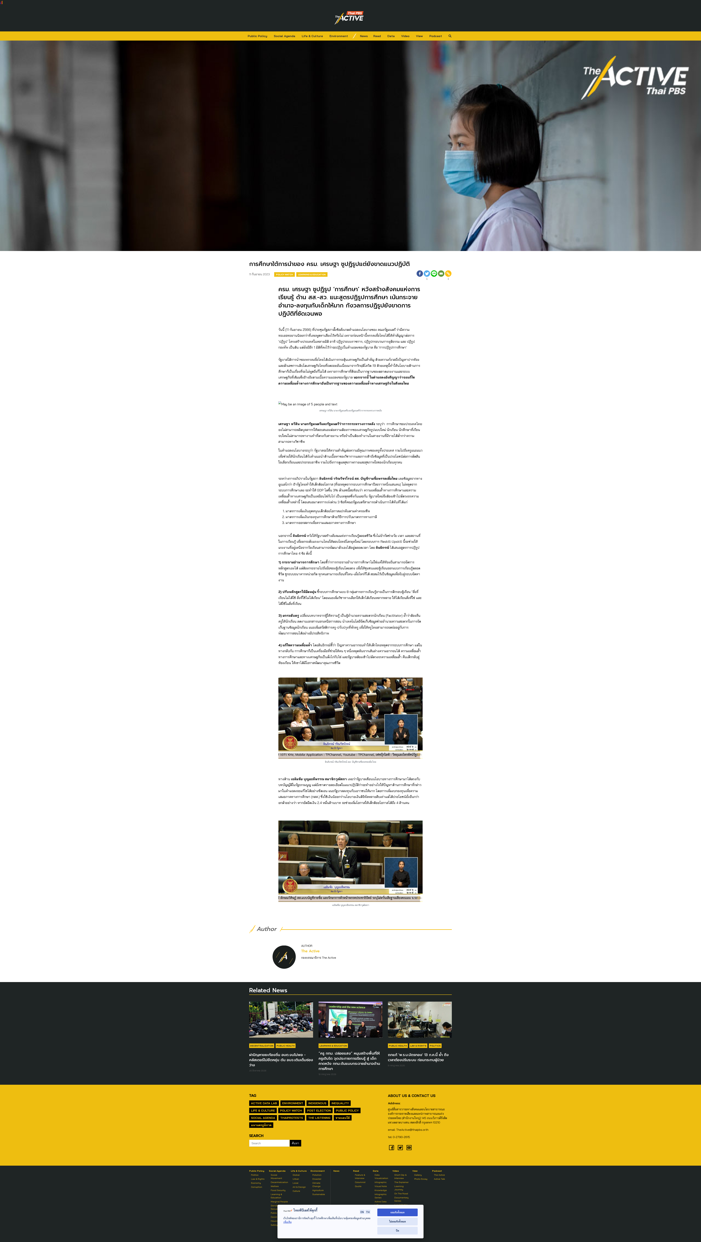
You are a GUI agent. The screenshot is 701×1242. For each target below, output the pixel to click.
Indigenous (317, 1103)
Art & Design (299, 1187)
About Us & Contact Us (411, 1095)
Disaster (316, 1179)
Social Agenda (284, 36)
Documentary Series (401, 1199)
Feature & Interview (360, 1176)
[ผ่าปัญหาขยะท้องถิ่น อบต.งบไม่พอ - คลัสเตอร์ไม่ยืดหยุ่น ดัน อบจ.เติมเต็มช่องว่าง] (281, 1021)
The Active (310, 951)
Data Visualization (381, 1176)
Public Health (286, 1045)
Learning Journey (399, 1188)
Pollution (316, 1174)
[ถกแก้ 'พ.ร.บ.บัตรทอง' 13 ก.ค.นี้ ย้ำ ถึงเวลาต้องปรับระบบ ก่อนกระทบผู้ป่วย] (420, 1021)
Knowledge (381, 1190)
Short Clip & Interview (400, 1176)
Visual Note (381, 1186)
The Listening (319, 1118)
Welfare (275, 1186)
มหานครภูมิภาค (261, 1125)
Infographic (380, 1182)
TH (368, 1212)
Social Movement (276, 1176)
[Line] (434, 275)
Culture (296, 1191)
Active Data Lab (264, 1103)
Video (405, 36)
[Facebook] (420, 275)
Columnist (360, 1182)
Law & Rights (418, 1045)
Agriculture (318, 1190)
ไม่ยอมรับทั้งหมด (397, 1221)
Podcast (435, 36)
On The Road (401, 1193)
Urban (296, 1179)
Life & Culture (312, 36)
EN (362, 1212)
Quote (358, 1186)
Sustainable (318, 1194)
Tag (252, 1095)
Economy (256, 1183)
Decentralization (261, 1045)
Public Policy (257, 36)
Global (296, 1174)
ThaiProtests (291, 1118)
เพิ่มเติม (287, 1222)
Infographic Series (380, 1196)
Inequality (340, 1103)
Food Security (278, 1190)
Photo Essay (420, 1179)
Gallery (418, 1174)
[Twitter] (400, 1147)
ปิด (397, 1230)
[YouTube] (409, 1147)
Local (295, 1183)
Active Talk (439, 1179)
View (419, 36)
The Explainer (401, 1182)
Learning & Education (312, 274)
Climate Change (316, 1185)
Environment (339, 36)
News (364, 36)
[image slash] (354, 36)
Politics (435, 1045)
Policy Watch (284, 274)
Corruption (256, 1187)
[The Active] (349, 18)
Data (391, 36)
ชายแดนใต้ (343, 1118)
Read (377, 36)
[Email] (441, 275)
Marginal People (279, 1201)
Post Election (319, 1110)
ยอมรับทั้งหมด (397, 1212)
